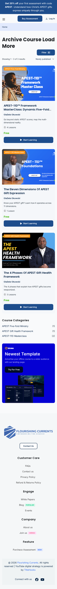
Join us (23, 532)
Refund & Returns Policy (28, 482)
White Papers (28, 499)
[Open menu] (4, 19)
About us (28, 527)
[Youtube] (42, 580)
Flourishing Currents (27, 562)
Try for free (14, 369)
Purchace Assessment (24, 549)
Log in (52, 18)
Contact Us (28, 446)
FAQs (27, 466)
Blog (21, 505)
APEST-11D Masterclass (14, 152)
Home (4, 27)
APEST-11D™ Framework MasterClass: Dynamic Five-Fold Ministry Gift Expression (26, 109)
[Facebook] (36, 580)
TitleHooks (30, 569)
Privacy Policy (27, 477)
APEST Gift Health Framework (17, 236)
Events (28, 510)
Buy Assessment (30, 18)
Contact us (27, 471)
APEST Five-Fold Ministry (15, 69)
